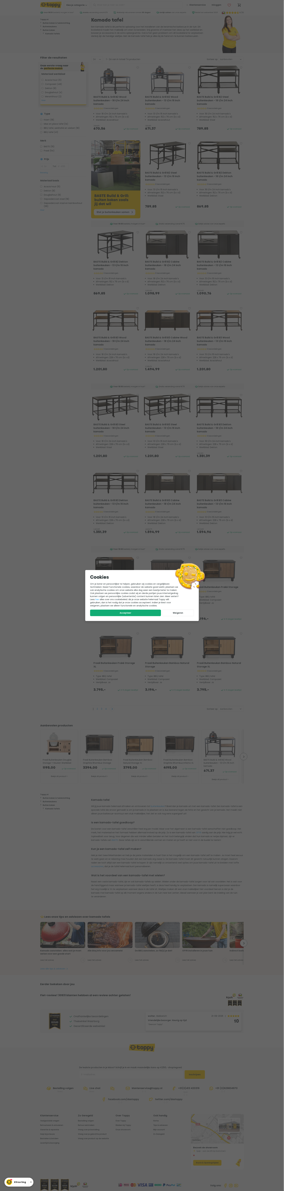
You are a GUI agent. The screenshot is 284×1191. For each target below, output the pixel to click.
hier (97, 599)
